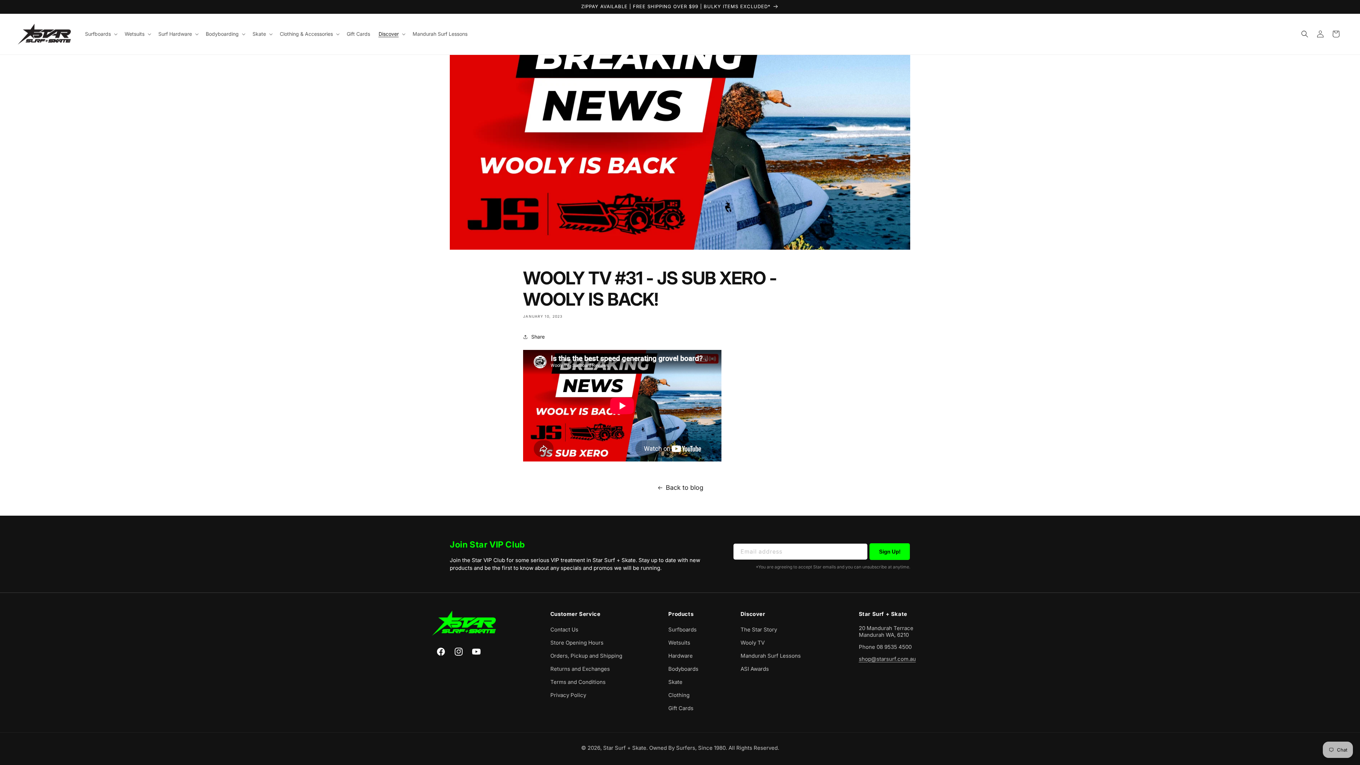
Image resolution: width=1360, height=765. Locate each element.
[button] (100, 34)
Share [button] (538, 337)
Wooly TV (753, 642)
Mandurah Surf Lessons (771, 655)
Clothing (679, 695)
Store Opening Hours (577, 642)
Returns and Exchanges (580, 668)
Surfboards (682, 629)
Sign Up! (890, 552)
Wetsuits (679, 642)
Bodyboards (683, 668)
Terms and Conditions (578, 682)
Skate (675, 682)
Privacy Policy (568, 695)
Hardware (680, 655)
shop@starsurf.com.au (887, 659)
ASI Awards (755, 668)
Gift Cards (680, 708)
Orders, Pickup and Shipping (586, 655)
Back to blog (684, 487)
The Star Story (759, 629)
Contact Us (564, 629)
